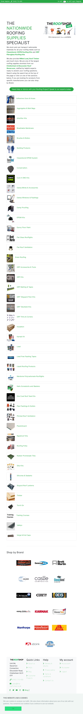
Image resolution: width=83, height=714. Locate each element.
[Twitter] (13, 690)
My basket (65, 667)
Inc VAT (69, 1)
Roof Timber (34, 59)
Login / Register (76, 1)
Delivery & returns (47, 664)
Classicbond (11, 52)
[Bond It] (41, 562)
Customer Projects (30, 677)
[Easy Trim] (23, 611)
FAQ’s (30, 667)
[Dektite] (59, 595)
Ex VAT (60, 1)
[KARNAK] (41, 611)
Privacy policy (50, 670)
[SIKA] (59, 627)
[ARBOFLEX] (23, 562)
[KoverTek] (59, 611)
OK (13, 708)
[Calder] (23, 579)
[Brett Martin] (59, 562)
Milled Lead (23, 59)
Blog (29, 672)
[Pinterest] (23, 690)
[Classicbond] (59, 579)
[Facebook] (10, 690)
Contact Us (49, 680)
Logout (64, 672)
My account (66, 663)
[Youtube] (17, 690)
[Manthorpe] (23, 627)
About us (31, 663)
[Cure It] (41, 595)
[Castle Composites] (41, 579)
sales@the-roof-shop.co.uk (15, 685)
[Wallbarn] (50, 643)
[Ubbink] (32, 643)
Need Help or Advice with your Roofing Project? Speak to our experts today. (41, 89)
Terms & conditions (47, 675)
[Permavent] (41, 627)
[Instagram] (20, 690)
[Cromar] (23, 595)
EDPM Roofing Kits (24, 52)
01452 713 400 (17, 1)
